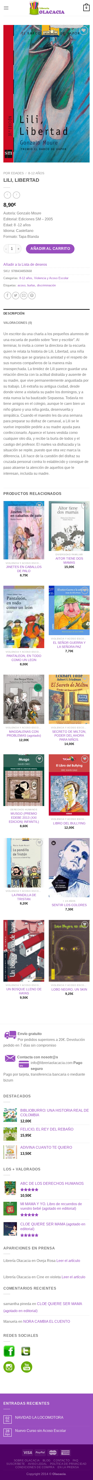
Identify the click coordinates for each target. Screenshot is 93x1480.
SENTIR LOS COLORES (69, 905)
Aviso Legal (37, 1463)
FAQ (75, 1460)
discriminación (46, 285)
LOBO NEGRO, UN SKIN (69, 989)
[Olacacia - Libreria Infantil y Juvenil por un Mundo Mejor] (46, 8)
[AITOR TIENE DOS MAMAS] (69, 526)
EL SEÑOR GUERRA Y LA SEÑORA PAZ (69, 645)
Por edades (13, 173)
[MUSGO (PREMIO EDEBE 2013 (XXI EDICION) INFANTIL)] (23, 780)
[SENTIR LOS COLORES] (69, 867)
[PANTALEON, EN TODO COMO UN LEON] (23, 617)
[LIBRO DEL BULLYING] (69, 784)
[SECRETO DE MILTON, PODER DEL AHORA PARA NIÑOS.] (69, 699)
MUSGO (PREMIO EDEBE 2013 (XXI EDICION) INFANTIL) (24, 817)
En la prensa (68, 1467)
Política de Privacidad (68, 1463)
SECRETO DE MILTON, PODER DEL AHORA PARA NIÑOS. (69, 735)
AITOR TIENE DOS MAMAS (69, 560)
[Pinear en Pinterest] (32, 295)
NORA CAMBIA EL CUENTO (46, 1321)
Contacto (61, 1460)
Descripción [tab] (13, 313)
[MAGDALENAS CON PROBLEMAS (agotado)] (23, 699)
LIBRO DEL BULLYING (69, 823)
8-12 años (36, 173)
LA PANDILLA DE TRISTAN (24, 897)
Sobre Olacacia (27, 1460)
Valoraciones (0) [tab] (17, 323)
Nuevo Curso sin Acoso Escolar (40, 1431)
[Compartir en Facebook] (7, 295)
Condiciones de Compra (35, 1467)
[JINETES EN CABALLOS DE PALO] (23, 530)
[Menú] (6, 7)
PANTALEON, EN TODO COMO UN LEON (24, 658)
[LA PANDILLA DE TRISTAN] (23, 862)
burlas (31, 285)
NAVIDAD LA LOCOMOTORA (39, 1417)
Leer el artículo (68, 1261)
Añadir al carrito (50, 249)
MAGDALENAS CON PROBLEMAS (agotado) (24, 734)
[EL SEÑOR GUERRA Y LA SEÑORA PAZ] (69, 610)
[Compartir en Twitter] (15, 295)
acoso (22, 285)
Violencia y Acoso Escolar (51, 278)
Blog (47, 1460)
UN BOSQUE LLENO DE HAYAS (24, 991)
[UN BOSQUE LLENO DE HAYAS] (23, 951)
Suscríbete (15, 1463)
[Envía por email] (24, 295)
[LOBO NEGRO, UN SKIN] (69, 951)
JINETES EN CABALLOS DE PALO (24, 569)
